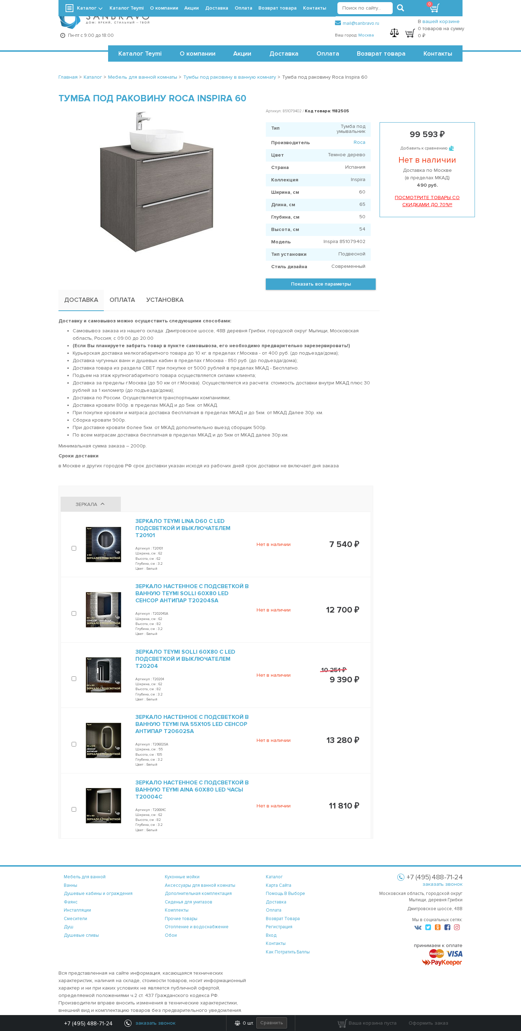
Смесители (75, 919)
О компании (197, 53)
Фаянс (71, 902)
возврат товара (283, 919)
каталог (274, 877)
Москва (366, 35)
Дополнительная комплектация (198, 893)
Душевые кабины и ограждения (98, 893)
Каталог (86, 8)
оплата (273, 910)
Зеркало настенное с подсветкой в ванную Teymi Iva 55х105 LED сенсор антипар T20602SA (192, 724)
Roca (359, 142)
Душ (68, 927)
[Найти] (400, 8)
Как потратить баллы (288, 952)
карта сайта (278, 885)
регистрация (279, 927)
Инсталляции (77, 910)
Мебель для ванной (85, 877)
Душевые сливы (81, 935)
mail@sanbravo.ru (361, 23)
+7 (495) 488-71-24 (88, 1023)
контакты (276, 943)
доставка (276, 902)
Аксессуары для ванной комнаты (200, 885)
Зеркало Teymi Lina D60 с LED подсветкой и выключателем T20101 (182, 528)
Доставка (283, 53)
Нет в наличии (274, 544)
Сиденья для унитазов (188, 902)
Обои (171, 935)
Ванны (70, 885)
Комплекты (177, 910)
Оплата (327, 53)
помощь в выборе (285, 893)
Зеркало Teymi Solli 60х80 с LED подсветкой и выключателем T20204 (185, 659)
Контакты (438, 53)
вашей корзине (441, 21)
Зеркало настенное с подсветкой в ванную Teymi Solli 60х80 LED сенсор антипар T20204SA (192, 593)
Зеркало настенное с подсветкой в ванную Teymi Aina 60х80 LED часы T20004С (192, 789)
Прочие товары (181, 919)
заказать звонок (442, 884)
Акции (242, 53)
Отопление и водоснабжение (197, 927)
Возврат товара (381, 53)
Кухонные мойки (182, 877)
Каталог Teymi (140, 53)
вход (271, 935)
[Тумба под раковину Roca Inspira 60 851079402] (156, 182)
